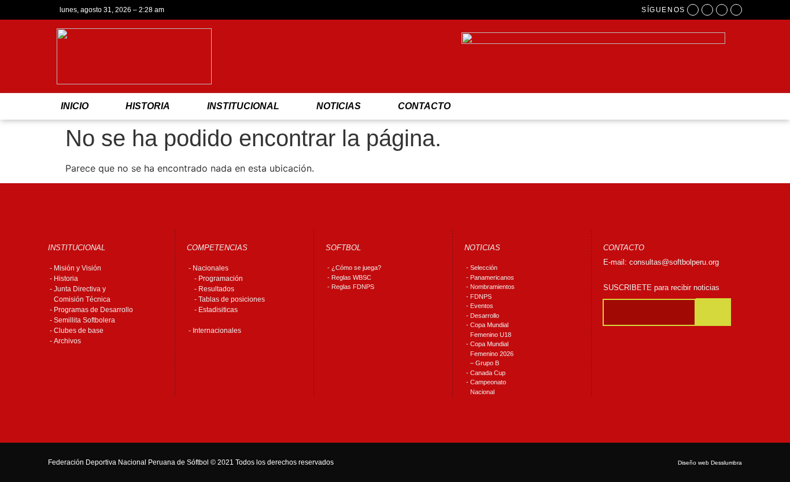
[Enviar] (713, 312)
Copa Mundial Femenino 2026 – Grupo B (492, 353)
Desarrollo (484, 315)
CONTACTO (424, 106)
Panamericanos (492, 277)
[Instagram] (707, 10)
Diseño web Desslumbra (710, 462)
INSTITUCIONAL (243, 106)
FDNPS (481, 296)
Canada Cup (487, 372)
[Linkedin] (736, 10)
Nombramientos (492, 286)
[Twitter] (722, 10)
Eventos (481, 305)
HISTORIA (147, 106)
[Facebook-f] (693, 10)
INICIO (74, 106)
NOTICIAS (338, 106)
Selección (483, 267)
